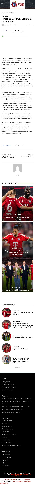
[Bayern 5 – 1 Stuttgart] (6, 348)
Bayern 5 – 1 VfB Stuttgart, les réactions (17, 218)
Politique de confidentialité (22, 475)
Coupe (8, 13)
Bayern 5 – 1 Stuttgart (20, 349)
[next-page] (6, 296)
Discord (7, 454)
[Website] (3, 465)
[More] (23, 31)
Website (7, 465)
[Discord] (3, 454)
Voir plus (17, 367)
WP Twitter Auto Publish (10, 479)
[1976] (3, 25)
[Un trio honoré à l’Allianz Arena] (17, 274)
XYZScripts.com (26, 479)
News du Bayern (17, 248)
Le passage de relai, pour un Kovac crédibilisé (9, 156)
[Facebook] (3, 457)
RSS (6, 460)
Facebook (8, 457)
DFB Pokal (13, 13)
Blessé (14, 356)
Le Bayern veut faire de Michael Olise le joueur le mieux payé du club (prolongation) (17, 252)
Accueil (3, 13)
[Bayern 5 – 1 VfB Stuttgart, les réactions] (17, 203)
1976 (7, 25)
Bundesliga (17, 214)
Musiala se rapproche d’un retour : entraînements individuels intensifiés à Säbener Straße (21, 360)
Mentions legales (16, 474)
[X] (3, 463)
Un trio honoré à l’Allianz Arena (17, 290)
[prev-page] (3, 296)
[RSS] (3, 460)
